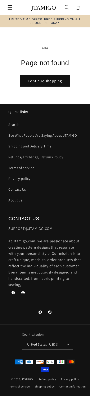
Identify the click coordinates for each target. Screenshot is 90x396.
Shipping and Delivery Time (29, 146)
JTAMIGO (27, 379)
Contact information (72, 386)
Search (13, 124)
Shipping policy (45, 386)
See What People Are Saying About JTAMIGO (42, 135)
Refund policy (47, 379)
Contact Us (17, 189)
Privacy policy (19, 178)
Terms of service (21, 168)
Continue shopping (45, 80)
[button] (10, 7)
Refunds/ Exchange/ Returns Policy (35, 157)
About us (15, 200)
